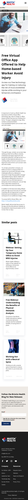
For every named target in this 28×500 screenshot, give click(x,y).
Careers (3, 484)
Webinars (15, 473)
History (3, 473)
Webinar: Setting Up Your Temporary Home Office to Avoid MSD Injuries (14, 252)
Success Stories (5, 481)
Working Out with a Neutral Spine (13, 359)
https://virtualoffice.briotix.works (11, 201)
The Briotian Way (6, 479)
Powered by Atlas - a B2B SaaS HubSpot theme (14, 498)
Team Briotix (13, 99)
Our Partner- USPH (6, 470)
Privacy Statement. (12, 495)
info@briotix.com (6, 453)
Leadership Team (6, 476)
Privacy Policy (16, 481)
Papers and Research (18, 476)
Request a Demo (17, 470)
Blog (14, 479)
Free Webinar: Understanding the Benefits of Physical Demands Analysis (13, 306)
